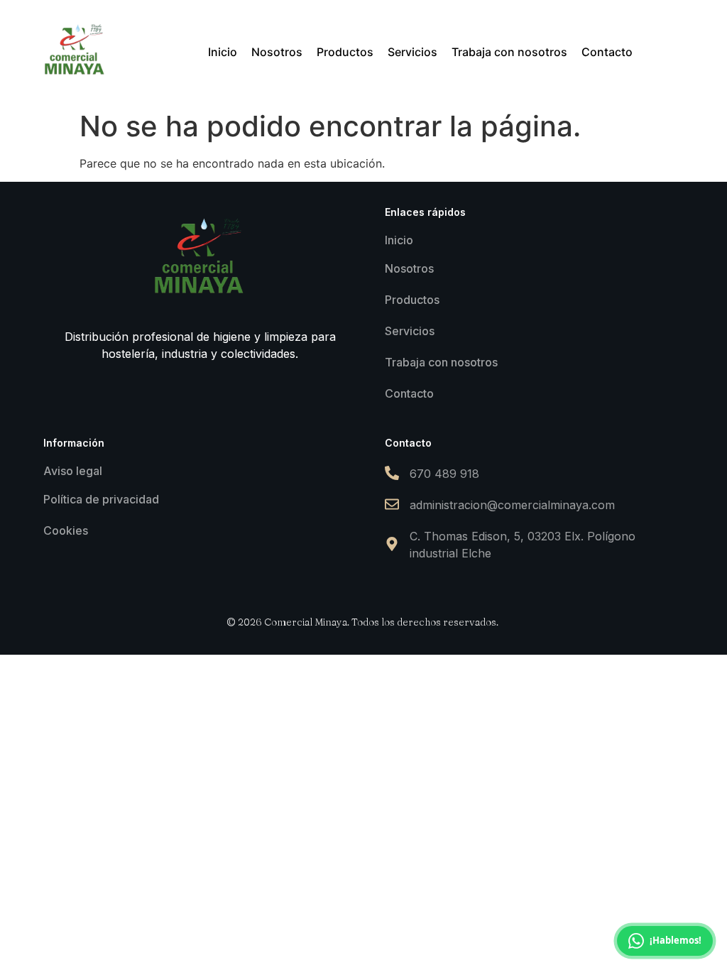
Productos (412, 300)
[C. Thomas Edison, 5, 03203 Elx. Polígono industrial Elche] (392, 545)
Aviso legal (72, 471)
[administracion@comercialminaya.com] (392, 505)
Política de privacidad (101, 499)
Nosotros (409, 268)
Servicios (409, 331)
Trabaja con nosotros (441, 362)
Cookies (65, 530)
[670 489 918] (392, 474)
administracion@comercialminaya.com (512, 505)
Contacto (409, 393)
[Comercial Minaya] (75, 49)
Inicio (399, 240)
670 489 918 (444, 474)
